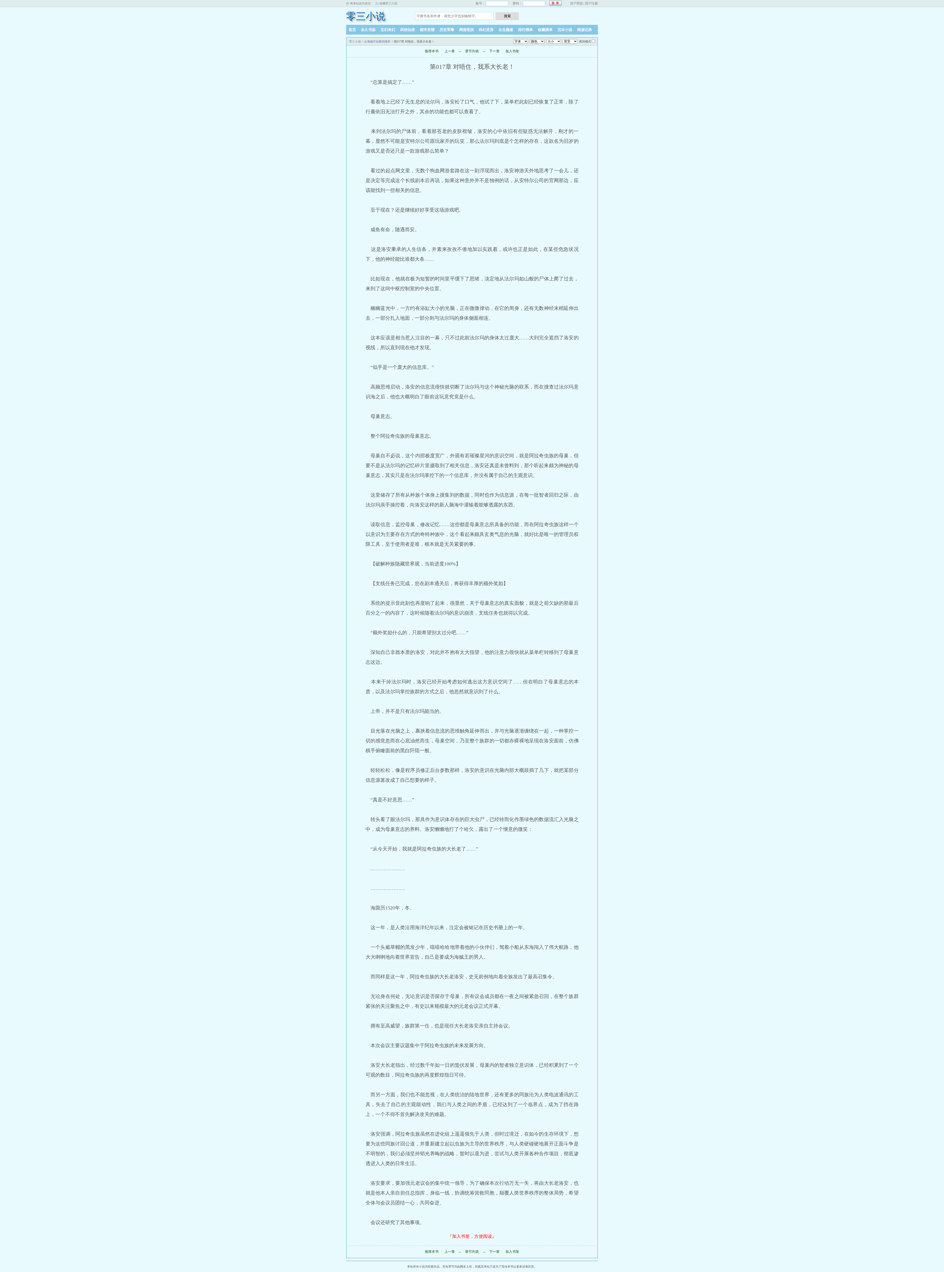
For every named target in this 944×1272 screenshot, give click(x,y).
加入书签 (512, 51)
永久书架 (368, 30)
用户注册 (591, 3)
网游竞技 (466, 30)
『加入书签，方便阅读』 (472, 1236)
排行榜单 (525, 30)
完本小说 (565, 30)
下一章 (494, 51)
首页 (352, 30)
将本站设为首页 (360, 3)
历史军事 (447, 30)
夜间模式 (585, 41)
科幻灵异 (486, 30)
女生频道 (506, 30)
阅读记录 (584, 30)
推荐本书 (432, 51)
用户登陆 (576, 3)
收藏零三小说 (388, 3)
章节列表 (472, 51)
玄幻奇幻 (388, 30)
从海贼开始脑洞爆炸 (377, 41)
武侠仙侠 (407, 30)
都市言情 (427, 30)
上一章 (449, 51)
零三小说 (365, 16)
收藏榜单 (545, 30)
